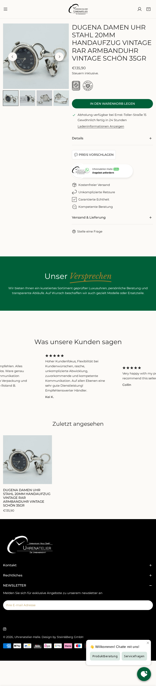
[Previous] (12, 56)
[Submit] (148, 605)
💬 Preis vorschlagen (94, 155)
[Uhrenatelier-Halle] (78, 9)
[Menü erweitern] (5, 9)
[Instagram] (4, 629)
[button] (148, 9)
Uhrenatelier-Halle (27, 637)
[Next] (59, 56)
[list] (36, 56)
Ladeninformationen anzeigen (101, 126)
